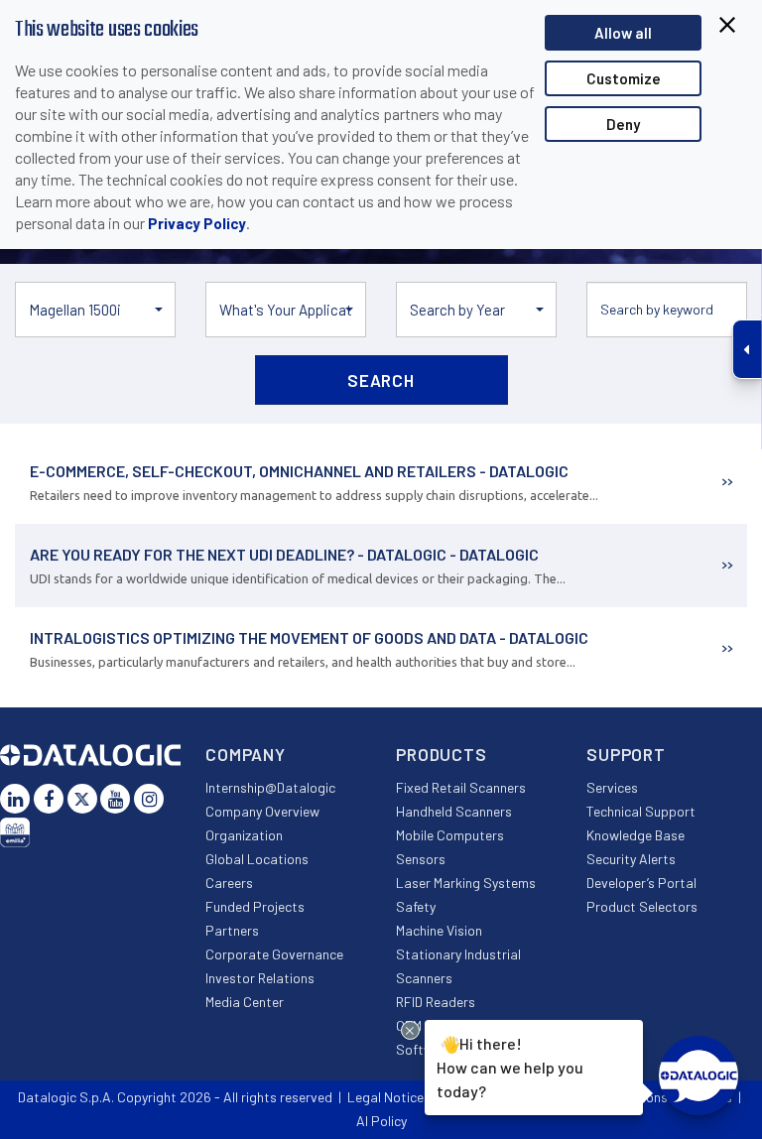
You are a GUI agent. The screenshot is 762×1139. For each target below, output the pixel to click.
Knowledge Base (635, 834)
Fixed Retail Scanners (461, 787)
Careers (229, 882)
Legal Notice (385, 1096)
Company (245, 754)
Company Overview (262, 811)
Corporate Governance (274, 954)
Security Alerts (631, 858)
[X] (82, 799)
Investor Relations (260, 977)
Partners (232, 930)
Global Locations (257, 858)
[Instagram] (149, 799)
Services (612, 787)
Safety (416, 906)
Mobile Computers (450, 834)
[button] (95, 309)
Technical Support (641, 811)
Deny (623, 124)
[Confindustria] (15, 832)
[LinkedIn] (15, 799)
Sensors (420, 858)
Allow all (623, 33)
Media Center (244, 1001)
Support (626, 754)
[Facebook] (49, 799)
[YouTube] (115, 799)
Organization (244, 834)
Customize (623, 78)
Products (441, 754)
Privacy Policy (197, 223)
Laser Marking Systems (466, 882)
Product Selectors (642, 906)
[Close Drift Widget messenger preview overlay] (410, 1030)
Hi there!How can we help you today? (510, 1067)
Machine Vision (439, 930)
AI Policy (381, 1120)
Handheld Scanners (454, 811)
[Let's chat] (698, 1075)
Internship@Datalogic (270, 787)
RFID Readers (435, 1001)
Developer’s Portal (641, 882)
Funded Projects (255, 906)
